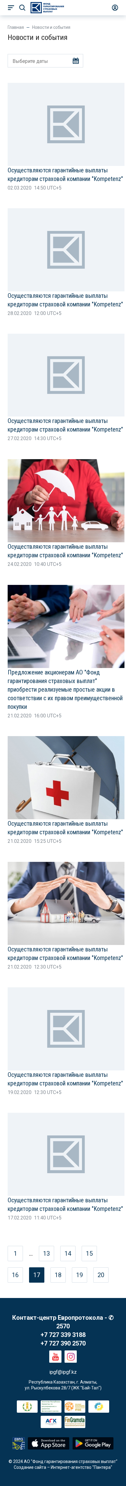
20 (101, 1275)
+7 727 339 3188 (63, 1334)
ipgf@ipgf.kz (63, 1372)
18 (58, 1275)
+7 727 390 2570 (63, 1343)
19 (79, 1275)
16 (15, 1275)
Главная (16, 27)
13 (46, 1253)
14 (68, 1253)
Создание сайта (30, 1467)
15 (89, 1253)
